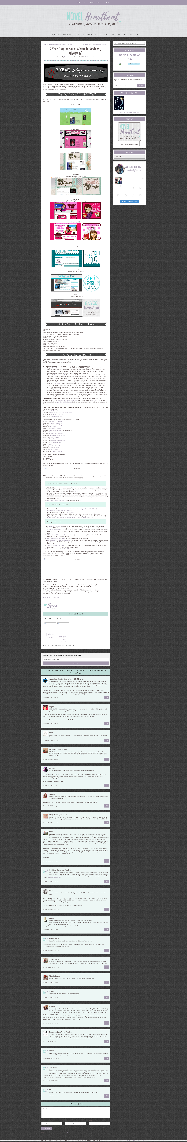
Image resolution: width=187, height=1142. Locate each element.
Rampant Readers (55, 878)
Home (78, 2)
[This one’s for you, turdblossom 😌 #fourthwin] (140, 188)
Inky (51, 832)
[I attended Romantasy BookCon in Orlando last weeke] (118, 180)
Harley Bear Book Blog (57, 441)
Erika (51, 1090)
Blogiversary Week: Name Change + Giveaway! (59, 44)
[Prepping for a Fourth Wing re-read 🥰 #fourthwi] (118, 195)
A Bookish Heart (53, 449)
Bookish (50, 444)
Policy (99, 2)
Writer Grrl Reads (56, 421)
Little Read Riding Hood (57, 435)
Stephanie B (54, 959)
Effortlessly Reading (55, 425)
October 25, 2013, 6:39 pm (51, 967)
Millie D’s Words (55, 428)
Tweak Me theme (129, 1140)
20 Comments (89, 57)
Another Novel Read (55, 446)
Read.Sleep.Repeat (56, 416)
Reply (106, 698)
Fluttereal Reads (54, 448)
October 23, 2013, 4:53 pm (51, 881)
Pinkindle (52, 439)
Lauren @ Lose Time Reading (60, 1032)
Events (51, 645)
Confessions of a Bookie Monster (61, 413)
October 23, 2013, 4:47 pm (50, 861)
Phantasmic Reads (59, 375)
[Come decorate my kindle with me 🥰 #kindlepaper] (133, 195)
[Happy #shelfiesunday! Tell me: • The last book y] (126, 188)
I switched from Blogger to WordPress (60, 510)
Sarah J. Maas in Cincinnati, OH (57, 545)
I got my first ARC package (56, 500)
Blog (85, 2)
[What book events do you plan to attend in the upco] (118, 188)
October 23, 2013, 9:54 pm (51, 950)
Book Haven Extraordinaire (61, 368)
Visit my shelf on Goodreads (129, 112)
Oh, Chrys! (52, 427)
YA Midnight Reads (56, 414)
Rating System (84, 34)
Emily (51, 918)
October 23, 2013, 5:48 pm (51, 909)
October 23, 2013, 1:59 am (50, 697)
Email (68, 1121)
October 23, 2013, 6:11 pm (50, 929)
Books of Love (54, 437)
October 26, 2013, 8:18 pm (51, 997)
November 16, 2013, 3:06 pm (51, 1080)
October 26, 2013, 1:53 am (50, 982)
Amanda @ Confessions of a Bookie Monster (66, 679)
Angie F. (52, 794)
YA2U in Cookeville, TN (54, 526)
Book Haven (77, 509)
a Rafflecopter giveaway (51, 597)
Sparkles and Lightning (64, 402)
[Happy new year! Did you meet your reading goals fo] (133, 180)
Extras (133, 34)
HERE (76, 491)
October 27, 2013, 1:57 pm (50, 1041)
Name (43, 1121)
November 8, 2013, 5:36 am (51, 1058)
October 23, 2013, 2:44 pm (51, 822)
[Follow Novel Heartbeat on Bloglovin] (134, 64)
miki (51, 732)
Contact (107, 2)
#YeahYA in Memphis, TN (55, 529)
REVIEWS (68, 34)
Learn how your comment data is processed (81, 1133)
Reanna (52, 768)
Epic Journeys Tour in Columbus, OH (59, 540)
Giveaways (57, 645)
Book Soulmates (54, 432)
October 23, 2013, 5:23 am (51, 740)
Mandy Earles (54, 976)
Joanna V (52, 1006)
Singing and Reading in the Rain (67, 400)
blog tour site (71, 512)
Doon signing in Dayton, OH (56, 538)
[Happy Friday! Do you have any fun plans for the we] (140, 180)
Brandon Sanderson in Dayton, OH (58, 549)
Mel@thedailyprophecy (58, 815)
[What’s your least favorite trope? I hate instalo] (133, 188)
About (92, 2)
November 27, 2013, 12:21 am (51, 1096)
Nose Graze (57, 383)
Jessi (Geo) (67, 57)
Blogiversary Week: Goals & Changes (95, 44)
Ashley (51, 890)
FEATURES (100, 34)
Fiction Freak (95, 400)
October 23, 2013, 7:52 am (50, 759)
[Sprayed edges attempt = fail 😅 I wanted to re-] (126, 195)
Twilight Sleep (55, 411)
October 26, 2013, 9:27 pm (51, 1023)
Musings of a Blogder (56, 430)
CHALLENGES (117, 34)
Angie (51, 706)
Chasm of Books (57, 451)
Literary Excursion (56, 423)
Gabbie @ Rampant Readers (60, 870)
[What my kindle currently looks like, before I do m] (140, 195)
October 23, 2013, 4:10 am (50, 723)
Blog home (54, 34)
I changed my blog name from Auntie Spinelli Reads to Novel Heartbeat (70, 517)
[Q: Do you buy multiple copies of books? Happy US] (126, 180)
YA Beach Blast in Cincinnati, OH (57, 535)
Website (92, 1121)
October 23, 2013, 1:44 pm (50, 785)
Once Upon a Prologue (56, 434)
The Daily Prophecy (54, 442)
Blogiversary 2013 (69, 645)
